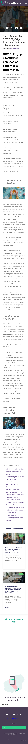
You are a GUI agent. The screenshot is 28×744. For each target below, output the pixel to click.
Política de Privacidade (13, 718)
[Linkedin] (21, 714)
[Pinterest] (17, 714)
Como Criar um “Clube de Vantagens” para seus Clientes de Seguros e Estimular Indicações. (13, 550)
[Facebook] (7, 714)
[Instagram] (10, 714)
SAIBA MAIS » (8, 567)
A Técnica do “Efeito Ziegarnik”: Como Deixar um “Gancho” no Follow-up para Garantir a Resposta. (13, 590)
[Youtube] (14, 714)
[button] (26, 3)
